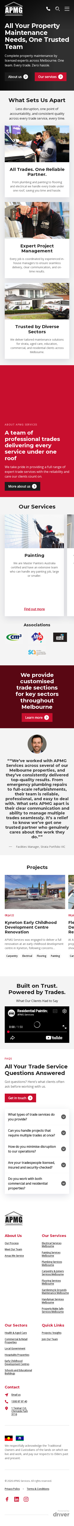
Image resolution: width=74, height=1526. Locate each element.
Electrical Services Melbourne (51, 1244)
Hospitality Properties (17, 1354)
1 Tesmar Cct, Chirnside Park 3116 (19, 1411)
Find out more (34, 609)
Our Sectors (16, 1325)
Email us (16, 1394)
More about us (19, 486)
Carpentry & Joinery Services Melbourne (53, 1272)
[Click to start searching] (57, 8)
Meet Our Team (13, 1249)
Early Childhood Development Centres (17, 1362)
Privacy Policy (12, 1489)
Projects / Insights (51, 1332)
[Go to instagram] (26, 1499)
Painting (55, 956)
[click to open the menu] (67, 8)
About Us (13, 1236)
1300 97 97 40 (19, 1401)
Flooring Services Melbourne (51, 1282)
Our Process (12, 1243)
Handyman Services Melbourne (53, 1301)
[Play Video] (37, 1024)
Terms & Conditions (38, 1489)
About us (15, 77)
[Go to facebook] (7, 1499)
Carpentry (12, 956)
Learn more (34, 717)
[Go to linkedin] (16, 1499)
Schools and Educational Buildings (18, 1372)
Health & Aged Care (16, 1332)
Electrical (27, 956)
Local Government (15, 1348)
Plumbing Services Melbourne (52, 1263)
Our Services (54, 1236)
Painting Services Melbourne (51, 1254)
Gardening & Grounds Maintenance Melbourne (55, 1291)
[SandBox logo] (14, 9)
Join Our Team (50, 1339)
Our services (47, 77)
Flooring (41, 956)
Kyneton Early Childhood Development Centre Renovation (31, 927)
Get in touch (17, 1098)
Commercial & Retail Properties (16, 1340)
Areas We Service (14, 1255)
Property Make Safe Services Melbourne (53, 1310)
